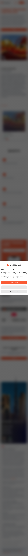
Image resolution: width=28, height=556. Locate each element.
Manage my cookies (14, 291)
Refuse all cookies (14, 287)
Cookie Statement (19, 277)
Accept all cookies (14, 282)
